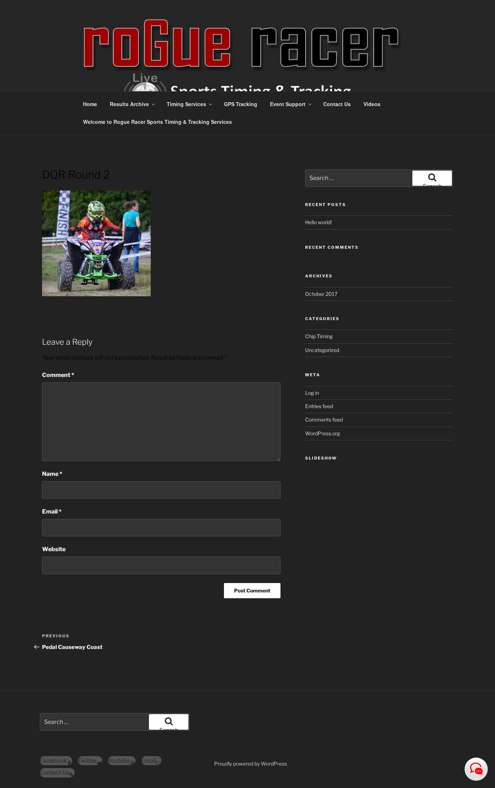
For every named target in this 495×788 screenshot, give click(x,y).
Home (90, 104)
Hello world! (318, 222)
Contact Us (337, 104)
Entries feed (319, 406)
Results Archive (129, 104)
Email (52, 511)
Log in (312, 393)
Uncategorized (322, 350)
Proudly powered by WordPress (250, 763)
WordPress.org (322, 433)
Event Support (287, 104)
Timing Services (186, 104)
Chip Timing (319, 336)
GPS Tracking (240, 104)
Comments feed (324, 419)
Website (54, 549)
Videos (371, 104)
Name (52, 473)
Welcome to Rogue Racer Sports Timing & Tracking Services (157, 121)
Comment (58, 375)
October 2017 (321, 294)
